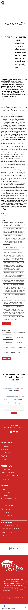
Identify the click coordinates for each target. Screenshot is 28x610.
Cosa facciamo (6, 512)
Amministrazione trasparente (11, 526)
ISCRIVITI (14, 413)
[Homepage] (5, 3)
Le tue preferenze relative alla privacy (15, 606)
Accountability (6, 515)
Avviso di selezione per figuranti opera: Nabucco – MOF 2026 (12, 343)
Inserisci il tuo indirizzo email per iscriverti (14, 383)
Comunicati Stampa (9, 36)
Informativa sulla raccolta (8, 608)
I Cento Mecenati (7, 492)
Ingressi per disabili (8, 473)
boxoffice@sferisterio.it (18, 591)
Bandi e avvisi (5, 446)
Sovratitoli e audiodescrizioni (12, 476)
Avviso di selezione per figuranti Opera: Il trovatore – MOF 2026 (13, 338)
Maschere (4, 449)
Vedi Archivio (6, 324)
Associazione (6, 509)
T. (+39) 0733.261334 (17, 585)
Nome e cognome (13, 390)
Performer (5, 459)
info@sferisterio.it (8, 587)
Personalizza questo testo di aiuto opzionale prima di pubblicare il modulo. (14, 397)
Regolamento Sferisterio (10, 529)
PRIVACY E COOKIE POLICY (9, 532)
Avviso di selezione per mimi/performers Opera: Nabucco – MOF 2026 (14, 333)
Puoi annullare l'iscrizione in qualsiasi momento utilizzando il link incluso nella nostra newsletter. (14, 403)
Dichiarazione (6, 479)
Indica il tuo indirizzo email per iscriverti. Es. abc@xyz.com (14, 388)
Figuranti (4, 456)
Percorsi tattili (6, 469)
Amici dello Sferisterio (9, 499)
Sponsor (4, 489)
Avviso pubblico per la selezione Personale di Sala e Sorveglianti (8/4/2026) (14, 348)
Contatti (4, 535)
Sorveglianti (5, 453)
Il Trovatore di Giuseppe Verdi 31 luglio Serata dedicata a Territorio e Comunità (14, 248)
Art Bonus (4, 496)
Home (2, 36)
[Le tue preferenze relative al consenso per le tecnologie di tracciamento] (25, 607)
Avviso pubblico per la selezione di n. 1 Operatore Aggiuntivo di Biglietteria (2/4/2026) (14, 353)
